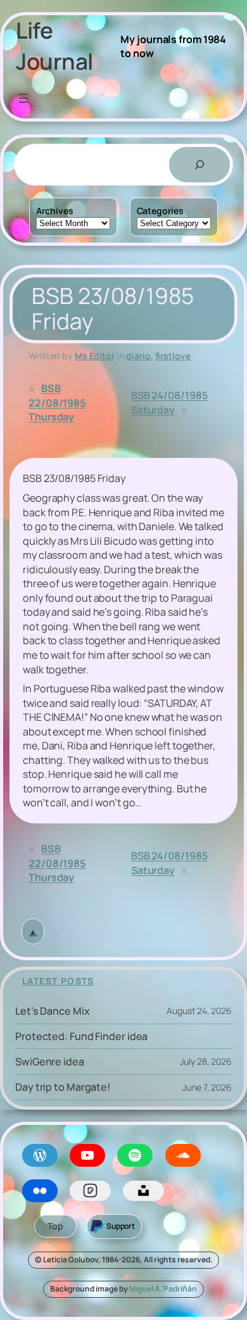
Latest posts (58, 981)
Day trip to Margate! (62, 1087)
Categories (160, 211)
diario (138, 356)
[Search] (199, 164)
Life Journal (54, 46)
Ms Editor (95, 356)
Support (120, 1226)
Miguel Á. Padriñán (163, 1288)
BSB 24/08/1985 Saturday (169, 402)
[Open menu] (23, 98)
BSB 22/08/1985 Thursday (57, 402)
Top (55, 1226)
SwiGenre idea (49, 1061)
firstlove (173, 356)
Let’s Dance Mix (52, 1011)
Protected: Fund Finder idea (81, 1036)
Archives (54, 211)
